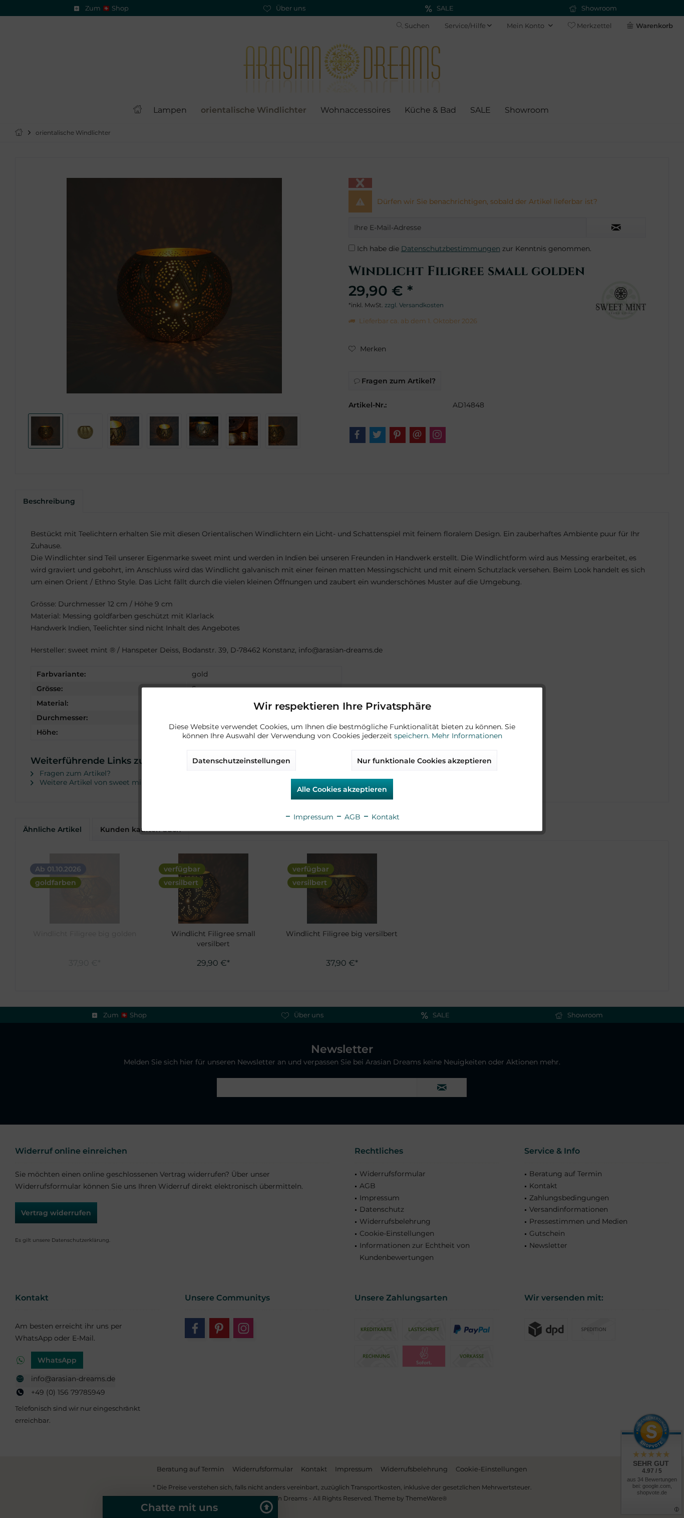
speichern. (413, 735)
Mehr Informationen (467, 735)
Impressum (312, 816)
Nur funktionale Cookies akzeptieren (424, 760)
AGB (352, 816)
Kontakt (385, 816)
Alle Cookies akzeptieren (342, 788)
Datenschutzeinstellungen (241, 760)
